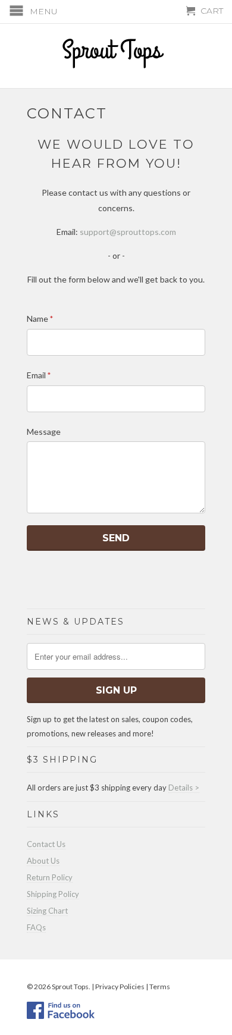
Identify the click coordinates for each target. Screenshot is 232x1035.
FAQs (36, 927)
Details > (183, 787)
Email (39, 375)
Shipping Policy (53, 894)
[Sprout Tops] (116, 55)
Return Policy (50, 877)
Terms (159, 986)
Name (40, 318)
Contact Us (46, 844)
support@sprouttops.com (128, 232)
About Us (43, 860)
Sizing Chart (47, 910)
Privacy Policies (120, 986)
